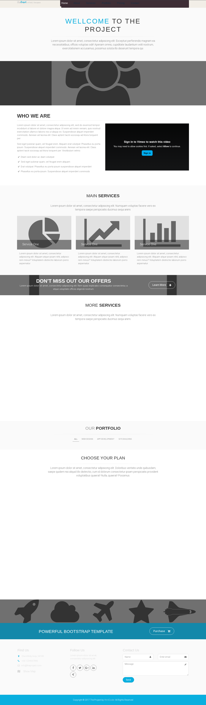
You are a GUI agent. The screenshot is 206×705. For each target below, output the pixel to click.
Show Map (29, 671)
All (76, 439)
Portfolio (106, 3)
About (76, 3)
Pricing (121, 3)
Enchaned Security (161, 555)
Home (64, 3)
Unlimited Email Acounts (103, 539)
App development (105, 439)
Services (90, 3)
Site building (125, 439)
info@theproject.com (31, 665)
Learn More (25, 90)
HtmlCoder (109, 700)
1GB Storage (45, 534)
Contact (135, 3)
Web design (87, 439)
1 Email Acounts (45, 541)
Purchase (159, 631)
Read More (44, 365)
